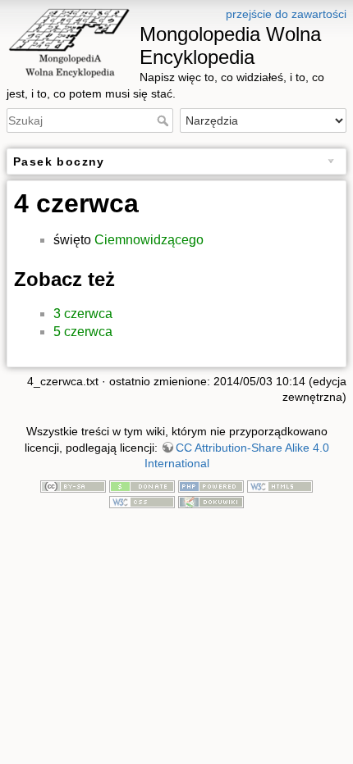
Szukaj (164, 120)
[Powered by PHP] (211, 485)
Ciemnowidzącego (149, 240)
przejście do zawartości (286, 13)
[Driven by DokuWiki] (211, 501)
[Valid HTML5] (280, 485)
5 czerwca (82, 332)
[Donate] (142, 485)
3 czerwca (82, 314)
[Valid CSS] (142, 501)
